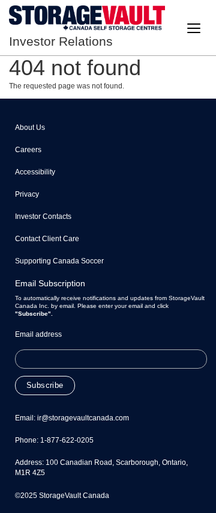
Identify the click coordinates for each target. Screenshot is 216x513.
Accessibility (35, 172)
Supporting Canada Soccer (59, 261)
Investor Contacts (43, 216)
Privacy (27, 194)
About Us (30, 127)
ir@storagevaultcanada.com (83, 418)
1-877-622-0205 (67, 440)
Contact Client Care (47, 239)
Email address (38, 334)
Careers (28, 150)
